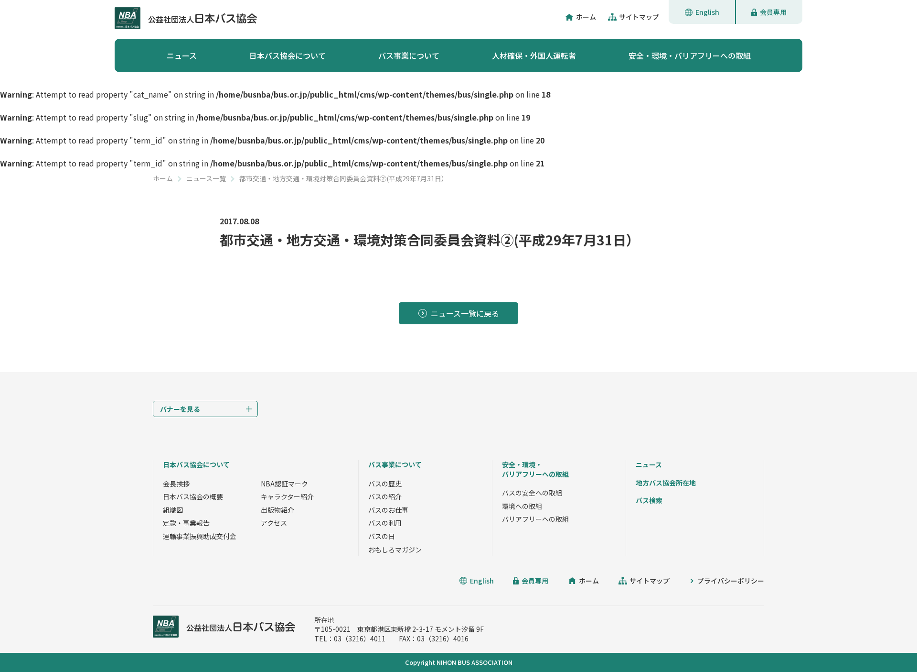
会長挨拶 (176, 483)
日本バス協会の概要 (193, 496)
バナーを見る (180, 409)
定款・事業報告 (186, 523)
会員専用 (773, 12)
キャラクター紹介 (287, 496)
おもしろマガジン (395, 549)
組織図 (173, 510)
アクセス (274, 523)
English (707, 12)
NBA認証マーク (284, 483)
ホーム (586, 17)
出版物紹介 (277, 510)
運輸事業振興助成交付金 (199, 536)
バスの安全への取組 (532, 492)
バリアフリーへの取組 (535, 519)
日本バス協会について (287, 55)
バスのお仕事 (388, 510)
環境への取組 (522, 506)
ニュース (182, 55)
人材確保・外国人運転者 (534, 55)
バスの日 (381, 536)
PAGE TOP (888, 643)
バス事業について (408, 55)
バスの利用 (385, 523)
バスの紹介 (385, 496)
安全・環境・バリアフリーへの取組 (690, 55)
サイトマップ (639, 17)
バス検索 (649, 500)
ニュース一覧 (206, 178)
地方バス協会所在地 (666, 482)
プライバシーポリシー (730, 580)
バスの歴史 (385, 483)
